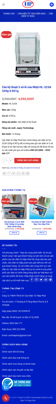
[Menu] (3, 4)
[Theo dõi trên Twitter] (41, 280)
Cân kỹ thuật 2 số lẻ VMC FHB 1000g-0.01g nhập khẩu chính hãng (14, 224)
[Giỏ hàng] (52, 4)
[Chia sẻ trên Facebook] (9, 174)
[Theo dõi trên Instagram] (36, 280)
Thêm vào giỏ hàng (28, 160)
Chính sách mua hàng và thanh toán (18, 364)
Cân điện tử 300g (16, 168)
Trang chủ (8, 13)
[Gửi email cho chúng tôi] (46, 280)
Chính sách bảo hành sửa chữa (16, 376)
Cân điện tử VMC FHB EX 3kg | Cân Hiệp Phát (42, 223)
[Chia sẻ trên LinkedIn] (28, 174)
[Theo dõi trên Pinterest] (50, 280)
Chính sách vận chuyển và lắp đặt (17, 370)
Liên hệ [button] (14, 233)
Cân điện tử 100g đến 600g (32, 13)
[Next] (54, 217)
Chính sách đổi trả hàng (13, 351)
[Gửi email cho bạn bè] (18, 174)
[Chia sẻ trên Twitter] (14, 174)
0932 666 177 (16, 323)
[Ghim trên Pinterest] (23, 174)
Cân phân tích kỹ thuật (32, 168)
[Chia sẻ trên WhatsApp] (4, 174)
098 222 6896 (18, 329)
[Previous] (2, 217)
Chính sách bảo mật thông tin (15, 358)
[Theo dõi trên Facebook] (32, 280)
